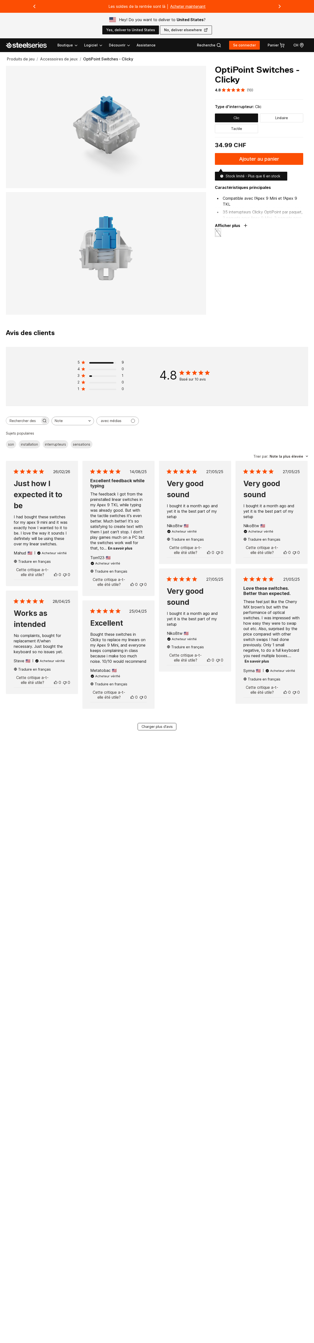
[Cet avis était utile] (55, 574)
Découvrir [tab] (117, 45)
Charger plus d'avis (157, 726)
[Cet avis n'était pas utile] (64, 574)
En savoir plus (120, 548)
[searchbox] (23, 420)
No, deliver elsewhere (183, 30)
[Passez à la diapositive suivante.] (280, 6)
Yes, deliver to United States (130, 30)
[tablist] (94, 45)
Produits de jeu (21, 59)
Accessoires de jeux (59, 59)
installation (29, 444)
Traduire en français (34, 561)
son (11, 444)
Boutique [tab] (65, 45)
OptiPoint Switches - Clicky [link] (108, 59)
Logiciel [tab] (91, 45)
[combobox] (73, 421)
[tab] (209, 45)
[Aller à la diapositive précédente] (34, 6)
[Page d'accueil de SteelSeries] (29, 45)
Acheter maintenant (188, 6)
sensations (81, 444)
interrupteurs (55, 444)
